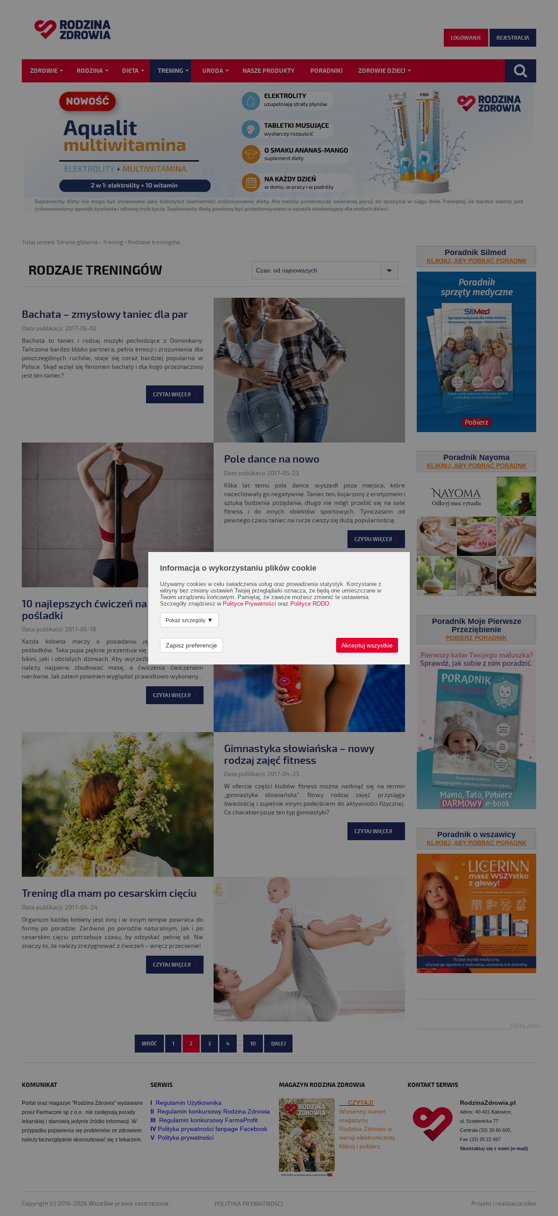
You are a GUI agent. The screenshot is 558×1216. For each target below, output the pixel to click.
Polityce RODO (309, 604)
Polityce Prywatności (249, 604)
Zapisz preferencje (191, 645)
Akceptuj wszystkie (367, 645)
